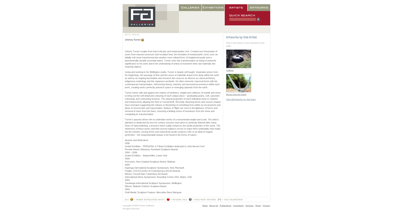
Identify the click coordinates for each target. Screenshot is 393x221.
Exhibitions (213, 7)
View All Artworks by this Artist (241, 99)
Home (151, 18)
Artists (236, 7)
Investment (238, 205)
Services (249, 205)
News (205, 205)
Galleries (190, 7)
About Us (213, 205)
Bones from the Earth (236, 94)
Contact (266, 205)
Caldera (230, 70)
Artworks (259, 7)
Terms (258, 205)
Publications (225, 205)
